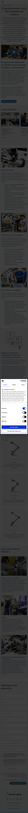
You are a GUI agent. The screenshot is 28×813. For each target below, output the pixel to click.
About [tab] (22, 384)
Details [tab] (14, 384)
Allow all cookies (14, 427)
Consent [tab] (5, 384)
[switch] (24, 413)
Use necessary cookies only (14, 431)
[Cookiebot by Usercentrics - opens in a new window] (20, 381)
